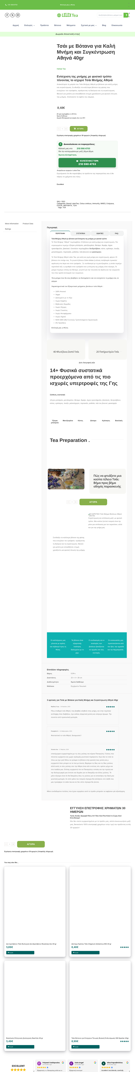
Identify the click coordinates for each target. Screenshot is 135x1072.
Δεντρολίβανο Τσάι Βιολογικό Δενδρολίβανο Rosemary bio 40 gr (31, 944)
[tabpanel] (87, 284)
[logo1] (67, 14)
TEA (64, 207)
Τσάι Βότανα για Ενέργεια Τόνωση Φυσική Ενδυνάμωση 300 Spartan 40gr (100, 1038)
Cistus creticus (85, 203)
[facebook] (7, 15)
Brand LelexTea (72, 203)
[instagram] (18, 15)
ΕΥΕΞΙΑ (59, 205)
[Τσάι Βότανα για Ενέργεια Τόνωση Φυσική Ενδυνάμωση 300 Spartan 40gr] (100, 998)
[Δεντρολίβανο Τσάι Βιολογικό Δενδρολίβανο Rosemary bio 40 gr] (35, 904)
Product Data (28, 224)
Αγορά (80, 129)
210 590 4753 (83, 148)
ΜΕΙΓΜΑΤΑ (67, 205)
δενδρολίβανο (94, 249)
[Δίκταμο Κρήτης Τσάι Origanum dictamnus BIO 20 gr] (100, 904)
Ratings (8, 229)
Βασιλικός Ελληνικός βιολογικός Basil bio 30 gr (24, 1038)
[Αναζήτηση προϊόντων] (126, 15)
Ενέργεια (110, 203)
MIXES (103, 203)
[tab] (12, 223)
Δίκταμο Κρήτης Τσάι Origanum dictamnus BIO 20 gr (91, 944)
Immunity (96, 203)
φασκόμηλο (96, 252)
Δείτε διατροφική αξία (87, 363)
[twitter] (12, 15)
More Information (12, 224)
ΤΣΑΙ (75, 205)
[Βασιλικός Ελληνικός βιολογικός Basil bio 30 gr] (35, 998)
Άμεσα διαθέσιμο (77, 682)
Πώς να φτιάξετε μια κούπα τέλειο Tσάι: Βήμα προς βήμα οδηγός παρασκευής (107, 481)
